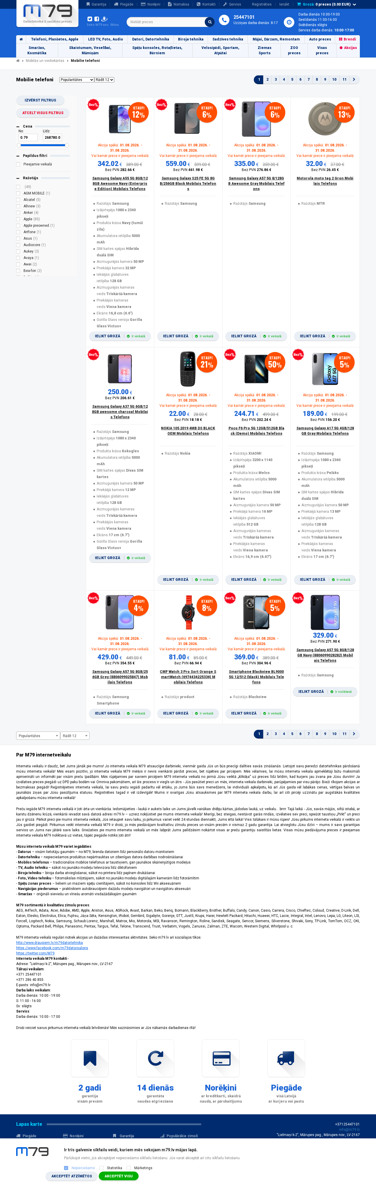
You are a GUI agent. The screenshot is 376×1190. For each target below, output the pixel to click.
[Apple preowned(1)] (18, 226)
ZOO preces (294, 50)
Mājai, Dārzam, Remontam (276, 39)
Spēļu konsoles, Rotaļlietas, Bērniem (157, 50)
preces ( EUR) (327, 4)
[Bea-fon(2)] (18, 272)
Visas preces (322, 50)
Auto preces (320, 39)
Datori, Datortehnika (150, 39)
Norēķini (153, 4)
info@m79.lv (349, 1130)
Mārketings (143, 1168)
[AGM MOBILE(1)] (18, 194)
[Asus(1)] (18, 239)
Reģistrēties (262, 4)
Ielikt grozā (120, 336)
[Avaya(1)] (18, 259)
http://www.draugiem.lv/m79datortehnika (49, 943)
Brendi (350, 39)
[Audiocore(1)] (18, 246)
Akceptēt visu (119, 1176)
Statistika (114, 1168)
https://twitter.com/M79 (35, 953)
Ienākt (284, 4)
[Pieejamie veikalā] (18, 165)
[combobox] (171, 22)
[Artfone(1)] (18, 233)
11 (345, 79)
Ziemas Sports (264, 50)
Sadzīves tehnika (227, 39)
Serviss (235, 4)
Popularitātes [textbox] (29, 736)
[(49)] (18, 188)
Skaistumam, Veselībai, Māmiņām (90, 50)
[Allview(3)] (18, 207)
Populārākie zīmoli (182, 1136)
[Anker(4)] (18, 213)
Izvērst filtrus (40, 100)
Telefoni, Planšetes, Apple (54, 39)
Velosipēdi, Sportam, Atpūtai (220, 50)
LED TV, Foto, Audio (105, 39)
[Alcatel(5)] (18, 201)
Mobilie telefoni (85, 61)
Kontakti (209, 4)
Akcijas (350, 48)
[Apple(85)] (18, 220)
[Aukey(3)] (18, 252)
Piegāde (126, 4)
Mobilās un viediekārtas (45, 61)
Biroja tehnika (191, 39)
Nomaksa (181, 4)
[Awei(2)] (18, 265)
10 (334, 79)
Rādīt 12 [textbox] (69, 736)
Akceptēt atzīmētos (71, 1176)
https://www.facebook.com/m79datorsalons (52, 948)
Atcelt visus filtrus (42, 113)
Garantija (99, 4)
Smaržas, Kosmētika (36, 50)
